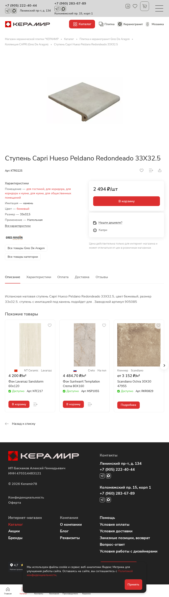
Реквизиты (70, 537)
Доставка (82, 277)
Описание (12, 277)
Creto (91, 370)
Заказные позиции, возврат (125, 537)
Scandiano (137, 370)
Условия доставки (116, 531)
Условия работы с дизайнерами (128, 551)
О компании (71, 524)
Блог (64, 531)
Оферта (14, 503)
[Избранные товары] (135, 6)
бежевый (23, 209)
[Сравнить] (151, 170)
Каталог (15, 524)
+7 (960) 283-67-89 (70, 3)
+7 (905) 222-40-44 (21, 5)
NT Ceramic (31, 370)
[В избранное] (141, 170)
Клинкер (122, 370)
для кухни (37, 193)
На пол (101, 370)
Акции (14, 531)
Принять (133, 584)
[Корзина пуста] (144, 6)
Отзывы (102, 277)
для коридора (55, 189)
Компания (69, 517)
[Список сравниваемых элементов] (127, 6)
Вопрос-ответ (112, 544)
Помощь (107, 517)
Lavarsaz (46, 370)
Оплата (63, 277)
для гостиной (35, 189)
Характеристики (38, 277)
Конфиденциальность (26, 497)
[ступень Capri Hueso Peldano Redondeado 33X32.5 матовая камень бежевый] (84, 100)
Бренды (15, 537)
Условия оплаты (114, 524)
